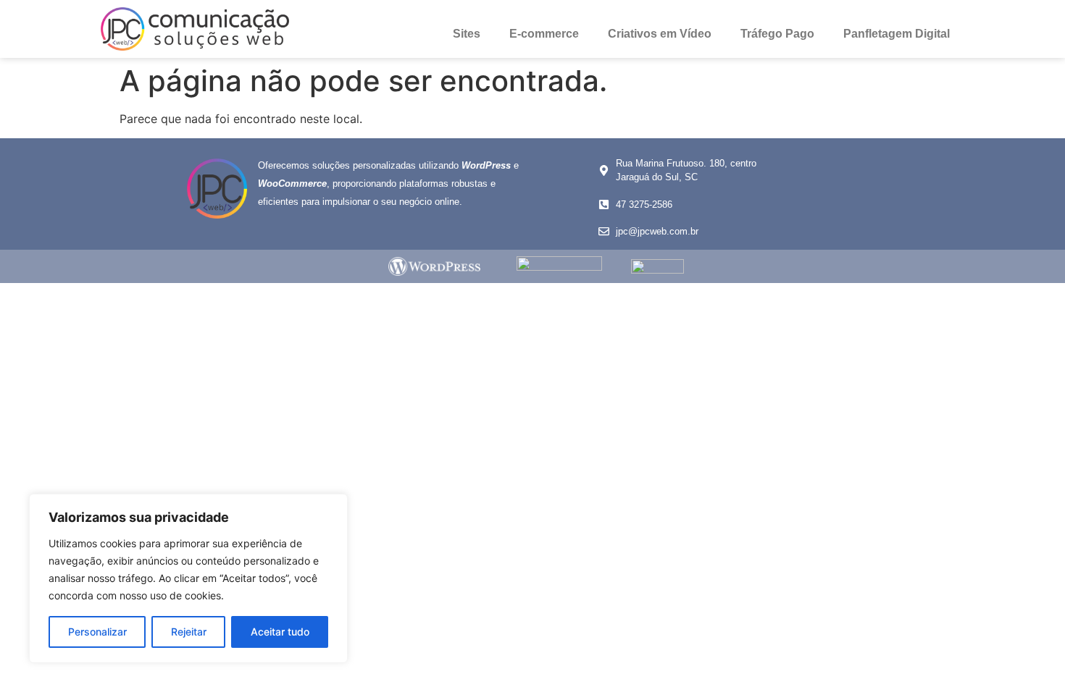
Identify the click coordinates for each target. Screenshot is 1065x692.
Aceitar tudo (280, 631)
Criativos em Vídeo (659, 34)
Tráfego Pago (777, 34)
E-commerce (544, 34)
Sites (466, 34)
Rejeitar (188, 631)
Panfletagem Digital (896, 34)
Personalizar (97, 631)
